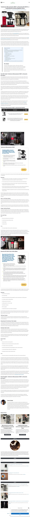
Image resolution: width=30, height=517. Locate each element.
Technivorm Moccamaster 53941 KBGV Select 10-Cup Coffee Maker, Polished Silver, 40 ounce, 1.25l (8, 152)
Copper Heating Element (9, 54)
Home (8, 513)
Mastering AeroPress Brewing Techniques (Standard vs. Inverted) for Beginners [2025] (7, 427)
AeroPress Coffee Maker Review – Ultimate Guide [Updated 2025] (15, 464)
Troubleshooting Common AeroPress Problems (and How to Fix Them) (22, 427)
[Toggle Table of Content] (22, 48)
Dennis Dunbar (10, 400)
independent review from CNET (19, 374)
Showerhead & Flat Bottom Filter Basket (10, 58)
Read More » (24, 474)
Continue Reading (7, 434)
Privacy (20, 515)
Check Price (26, 119)
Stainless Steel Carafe (8, 59)
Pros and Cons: (7, 55)
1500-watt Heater (8, 57)
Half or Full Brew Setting (8, 53)
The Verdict (6, 49)
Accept (20, 513)
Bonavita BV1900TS (16, 33)
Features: (7, 52)
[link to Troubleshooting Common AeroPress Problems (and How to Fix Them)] (22, 419)
